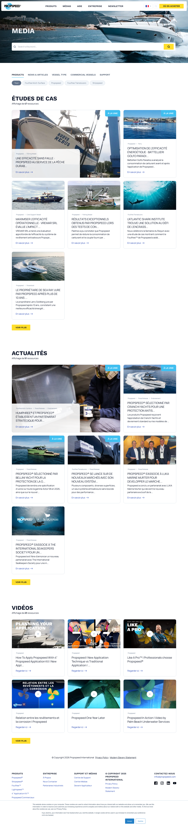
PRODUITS (51, 6)
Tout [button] (16, 83)
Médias (67, 6)
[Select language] (148, 6)
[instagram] (162, 783)
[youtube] (174, 783)
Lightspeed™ (18, 789)
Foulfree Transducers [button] (76, 83)
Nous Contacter (50, 781)
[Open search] (156, 6)
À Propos (47, 777)
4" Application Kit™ (20, 793)
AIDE (79, 6)
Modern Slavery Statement (123, 757)
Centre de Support (82, 777)
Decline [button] (140, 821)
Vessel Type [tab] (59, 74)
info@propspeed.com (165, 776)
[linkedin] (168, 783)
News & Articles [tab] (38, 74)
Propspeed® (17, 777)
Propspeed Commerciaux (23, 797)
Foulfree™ (16, 785)
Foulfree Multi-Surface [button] (35, 83)
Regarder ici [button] (21, 670)
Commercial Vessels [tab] (83, 74)
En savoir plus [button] (22, 172)
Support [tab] (105, 74)
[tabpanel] (94, 83)
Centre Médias (80, 781)
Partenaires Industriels (53, 785)
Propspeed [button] (56, 83)
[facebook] (155, 783)
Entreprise (95, 6)
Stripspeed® (17, 781)
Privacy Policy (102, 757)
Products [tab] (18, 74)
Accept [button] (129, 821)
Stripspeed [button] (97, 83)
